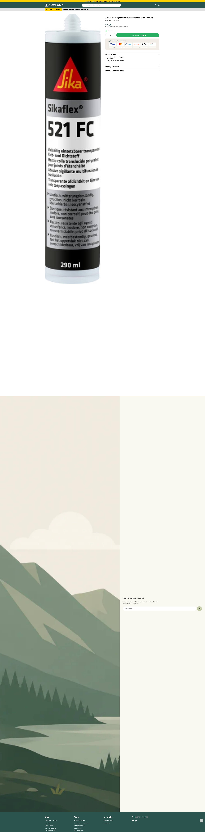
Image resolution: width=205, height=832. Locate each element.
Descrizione (110, 54)
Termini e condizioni (108, 820)
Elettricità (47, 823)
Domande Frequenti (79, 825)
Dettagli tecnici (112, 66)
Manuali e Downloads (114, 70)
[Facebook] (133, 821)
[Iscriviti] (199, 608)
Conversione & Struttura (51, 820)
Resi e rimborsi (77, 828)
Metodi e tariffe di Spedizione (81, 823)
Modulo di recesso (78, 830)
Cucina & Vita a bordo (50, 828)
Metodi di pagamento (79, 820)
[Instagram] (136, 821)
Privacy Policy (106, 823)
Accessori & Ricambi (50, 830)
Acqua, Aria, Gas (49, 825)
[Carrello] (159, 5)
